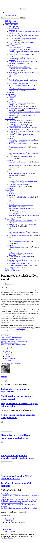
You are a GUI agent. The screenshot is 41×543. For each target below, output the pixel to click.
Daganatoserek (20, 4)
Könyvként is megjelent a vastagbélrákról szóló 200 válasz (17, 456)
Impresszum (8, 529)
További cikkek (10, 46)
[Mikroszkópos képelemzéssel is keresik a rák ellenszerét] (19, 67)
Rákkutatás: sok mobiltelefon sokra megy (22, 72)
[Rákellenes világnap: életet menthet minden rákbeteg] (11, 171)
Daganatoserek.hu (10, 15)
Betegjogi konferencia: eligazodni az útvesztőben (24, 215)
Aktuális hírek (9, 190)
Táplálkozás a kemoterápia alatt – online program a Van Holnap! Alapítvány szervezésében (18, 502)
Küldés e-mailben (10, 358)
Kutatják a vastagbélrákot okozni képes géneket (24, 51)
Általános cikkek (14, 26)
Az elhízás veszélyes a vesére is (19, 143)
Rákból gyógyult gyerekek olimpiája (11, 339)
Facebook (8, 353)
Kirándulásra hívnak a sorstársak (19, 242)
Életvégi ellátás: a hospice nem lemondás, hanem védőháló (19, 508)
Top (2, 541)
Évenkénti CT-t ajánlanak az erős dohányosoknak (24, 131)
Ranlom (10, 538)
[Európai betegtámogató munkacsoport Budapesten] (11, 203)
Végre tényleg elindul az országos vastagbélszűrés (24, 165)
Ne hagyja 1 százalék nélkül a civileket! (21, 197)
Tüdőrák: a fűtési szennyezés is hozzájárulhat (23, 80)
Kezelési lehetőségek (11, 24)
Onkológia (9, 363)
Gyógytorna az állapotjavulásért (19, 235)
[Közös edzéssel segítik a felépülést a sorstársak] (11, 151)
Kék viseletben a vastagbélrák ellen (20, 208)
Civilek (11, 192)
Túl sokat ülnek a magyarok (17, 147)
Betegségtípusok (14, 28)
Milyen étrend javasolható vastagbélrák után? (23, 156)
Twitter (7, 351)
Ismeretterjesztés (10, 94)
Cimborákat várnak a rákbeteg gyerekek (11, 337)
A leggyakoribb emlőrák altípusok (19, 115)
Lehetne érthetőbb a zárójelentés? (19, 256)
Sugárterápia (17, 363)
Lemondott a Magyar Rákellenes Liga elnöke (23, 212)
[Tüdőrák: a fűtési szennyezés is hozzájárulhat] (11, 78)
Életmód (11, 99)
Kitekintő (12, 195)
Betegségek (12, 96)
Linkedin (7, 356)
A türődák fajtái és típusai (17, 106)
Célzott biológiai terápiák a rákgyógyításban (22, 42)
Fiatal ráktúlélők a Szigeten (9, 494)
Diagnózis (12, 97)
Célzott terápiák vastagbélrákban (19, 54)
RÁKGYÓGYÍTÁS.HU (13, 271)
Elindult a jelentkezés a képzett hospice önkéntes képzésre (19, 499)
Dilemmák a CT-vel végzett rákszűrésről (21, 135)
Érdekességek (13, 30)
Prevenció (12, 101)
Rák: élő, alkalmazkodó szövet (18, 85)
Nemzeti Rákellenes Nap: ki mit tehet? (21, 221)
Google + (8, 355)
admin (4, 376)
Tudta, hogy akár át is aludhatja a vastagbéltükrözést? (19, 125)
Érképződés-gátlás (10, 21)
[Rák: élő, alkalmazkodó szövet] (20, 83)
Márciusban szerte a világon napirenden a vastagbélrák (15, 436)
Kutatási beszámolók (11, 23)
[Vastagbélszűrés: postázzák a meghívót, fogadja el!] (11, 179)
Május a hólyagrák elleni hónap (18, 247)
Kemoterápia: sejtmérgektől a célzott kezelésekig (24, 35)
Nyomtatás (8, 360)
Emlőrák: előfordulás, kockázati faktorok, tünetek (24, 112)
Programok (12, 193)
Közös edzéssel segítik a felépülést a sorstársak (23, 153)
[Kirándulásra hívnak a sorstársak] (11, 240)
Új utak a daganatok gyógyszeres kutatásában (23, 38)
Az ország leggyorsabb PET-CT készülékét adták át (17, 477)
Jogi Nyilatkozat (10, 531)
